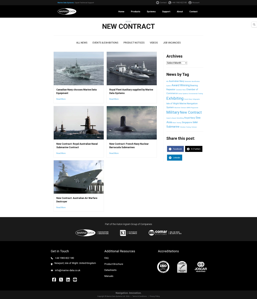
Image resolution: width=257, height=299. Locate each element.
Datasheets (110, 270)
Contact (163, 2)
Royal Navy (189, 117)
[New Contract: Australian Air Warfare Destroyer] (79, 176)
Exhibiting (175, 98)
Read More (61, 99)
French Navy (188, 99)
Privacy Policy (155, 296)
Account (195, 2)
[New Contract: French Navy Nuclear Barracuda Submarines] (132, 122)
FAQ (106, 258)
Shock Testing (176, 123)
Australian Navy (176, 81)
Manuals (108, 276)
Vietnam (194, 127)
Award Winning (180, 85)
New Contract (191, 112)
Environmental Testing (196, 93)
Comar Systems (183, 93)
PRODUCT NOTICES (134, 42)
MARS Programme (192, 108)
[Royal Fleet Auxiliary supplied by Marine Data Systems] (132, 68)
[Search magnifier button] (254, 24)
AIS (167, 81)
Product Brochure (113, 264)
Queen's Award (171, 118)
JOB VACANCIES (172, 42)
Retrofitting (180, 118)
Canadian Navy (181, 90)
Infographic (196, 99)
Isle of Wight (172, 103)
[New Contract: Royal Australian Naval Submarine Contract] (79, 122)
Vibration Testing (185, 127)
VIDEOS (154, 42)
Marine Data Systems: (66, 3)
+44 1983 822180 (179, 2)
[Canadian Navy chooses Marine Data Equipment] (79, 68)
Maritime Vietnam (180, 108)
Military (172, 112)
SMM (195, 122)
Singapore (187, 122)
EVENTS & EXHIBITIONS (105, 42)
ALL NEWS (81, 42)
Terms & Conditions (139, 296)
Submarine (172, 126)
